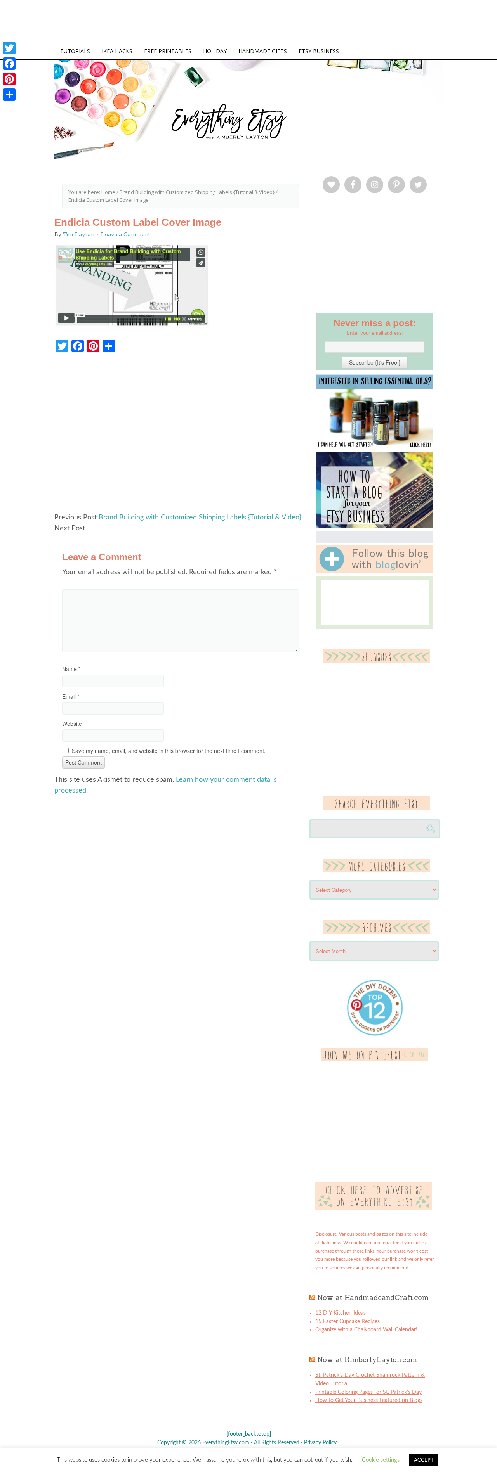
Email (70, 696)
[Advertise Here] (373, 1208)
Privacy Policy (320, 1442)
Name (71, 669)
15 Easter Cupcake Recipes (347, 1321)
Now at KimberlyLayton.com (367, 1359)
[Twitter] (9, 48)
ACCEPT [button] (424, 1460)
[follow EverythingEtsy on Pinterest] (374, 1060)
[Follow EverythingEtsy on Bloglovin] (374, 571)
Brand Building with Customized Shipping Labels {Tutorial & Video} (200, 517)
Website (72, 723)
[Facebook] (9, 63)
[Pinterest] (9, 79)
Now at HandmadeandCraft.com (373, 1297)
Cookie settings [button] (381, 1460)
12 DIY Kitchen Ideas (340, 1313)
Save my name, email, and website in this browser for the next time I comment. (169, 751)
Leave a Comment (125, 234)
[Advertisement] (180, 436)
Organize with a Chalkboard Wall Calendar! (366, 1330)
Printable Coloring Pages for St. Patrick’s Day (368, 1392)
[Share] (9, 94)
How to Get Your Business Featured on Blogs (368, 1400)
